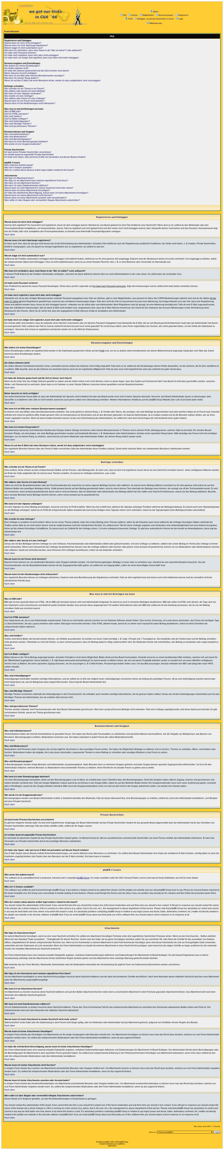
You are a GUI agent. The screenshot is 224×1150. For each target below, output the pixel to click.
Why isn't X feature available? (18, 167)
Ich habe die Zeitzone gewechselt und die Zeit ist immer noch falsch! (36, 70)
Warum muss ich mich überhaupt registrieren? (26, 45)
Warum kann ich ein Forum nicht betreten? (24, 101)
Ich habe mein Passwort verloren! (20, 53)
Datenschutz (112, 1146)
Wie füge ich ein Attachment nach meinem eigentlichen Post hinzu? (36, 180)
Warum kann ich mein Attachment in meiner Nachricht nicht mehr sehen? (38, 188)
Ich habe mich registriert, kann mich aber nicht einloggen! (31, 55)
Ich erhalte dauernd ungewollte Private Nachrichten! (29, 154)
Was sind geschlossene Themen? (20, 126)
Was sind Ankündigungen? (17, 121)
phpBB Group (82, 878)
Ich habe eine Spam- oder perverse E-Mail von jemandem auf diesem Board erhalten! (45, 157)
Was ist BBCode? (12, 111)
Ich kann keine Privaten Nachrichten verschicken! (27, 152)
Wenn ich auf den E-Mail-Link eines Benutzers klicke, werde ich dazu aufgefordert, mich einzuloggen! (52, 80)
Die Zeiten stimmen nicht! (16, 68)
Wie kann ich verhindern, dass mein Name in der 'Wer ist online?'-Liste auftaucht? (43, 50)
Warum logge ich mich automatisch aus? (23, 48)
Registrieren (183, 15)
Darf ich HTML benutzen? (16, 114)
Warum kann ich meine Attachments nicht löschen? (28, 195)
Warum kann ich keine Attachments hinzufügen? (27, 190)
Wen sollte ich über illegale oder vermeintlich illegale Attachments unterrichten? (42, 200)
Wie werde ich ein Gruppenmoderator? (22, 144)
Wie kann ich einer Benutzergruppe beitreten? (26, 141)
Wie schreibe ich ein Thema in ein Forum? (24, 88)
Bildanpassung (155, 23)
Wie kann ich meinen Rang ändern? (21, 78)
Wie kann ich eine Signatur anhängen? (22, 93)
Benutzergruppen (166, 15)
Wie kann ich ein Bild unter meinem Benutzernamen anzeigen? (34, 75)
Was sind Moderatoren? (15, 136)
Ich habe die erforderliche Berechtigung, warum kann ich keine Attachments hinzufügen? (46, 193)
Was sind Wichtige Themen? (17, 123)
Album (155, 12)
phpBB (106, 1142)
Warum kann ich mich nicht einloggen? (22, 43)
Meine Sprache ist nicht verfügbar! (20, 73)
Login (180, 19)
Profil (130, 19)
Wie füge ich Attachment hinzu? (19, 178)
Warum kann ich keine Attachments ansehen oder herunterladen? (35, 198)
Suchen (134, 15)
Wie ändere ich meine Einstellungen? (22, 66)
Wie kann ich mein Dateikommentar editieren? (26, 185)
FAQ (125, 15)
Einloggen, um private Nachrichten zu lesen (155, 19)
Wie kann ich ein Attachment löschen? (22, 183)
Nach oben (9, 234)
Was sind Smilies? (13, 116)
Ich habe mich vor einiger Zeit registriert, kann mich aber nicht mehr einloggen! (41, 57)
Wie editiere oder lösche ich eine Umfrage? (25, 98)
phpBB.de (121, 1144)
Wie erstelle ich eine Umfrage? (19, 96)
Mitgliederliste (148, 15)
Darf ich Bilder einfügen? (16, 119)
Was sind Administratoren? (17, 134)
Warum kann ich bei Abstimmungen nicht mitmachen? (29, 103)
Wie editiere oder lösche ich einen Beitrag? (24, 91)
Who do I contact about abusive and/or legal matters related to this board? (39, 170)
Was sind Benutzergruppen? (17, 139)
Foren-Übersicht (11, 31)
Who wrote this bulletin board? (18, 165)
